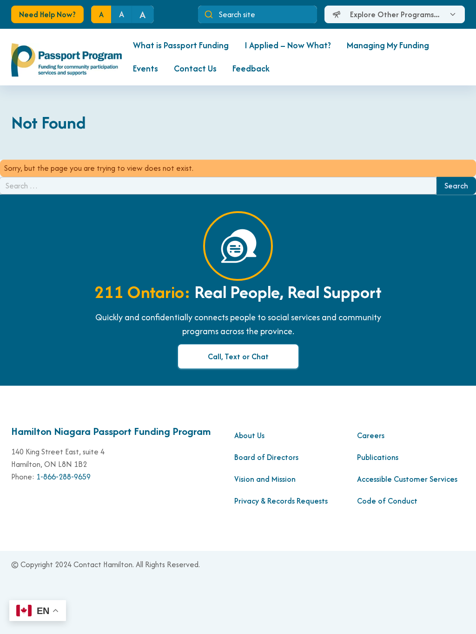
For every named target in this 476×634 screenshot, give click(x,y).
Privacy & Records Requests (281, 500)
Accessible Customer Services (407, 479)
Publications (377, 457)
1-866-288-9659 (63, 476)
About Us (249, 435)
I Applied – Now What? (288, 45)
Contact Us (195, 68)
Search (456, 185)
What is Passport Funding (181, 45)
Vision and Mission (265, 479)
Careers (370, 435)
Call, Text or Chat (238, 356)
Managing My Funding (388, 45)
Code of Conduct (388, 500)
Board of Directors (266, 457)
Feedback (251, 68)
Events (145, 68)
